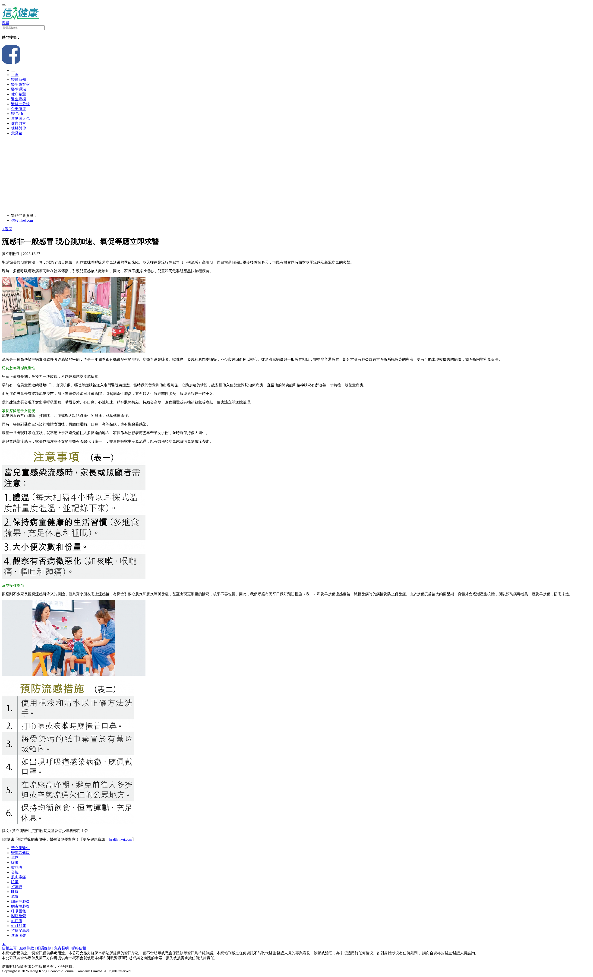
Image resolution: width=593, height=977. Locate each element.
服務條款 (26, 948)
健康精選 (18, 94)
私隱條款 (44, 948)
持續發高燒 (20, 931)
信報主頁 (9, 948)
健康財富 (18, 123)
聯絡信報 (78, 948)
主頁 (15, 75)
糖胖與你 (18, 128)
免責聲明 (61, 948)
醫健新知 (18, 80)
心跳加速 (18, 926)
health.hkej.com (120, 839)
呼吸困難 (18, 911)
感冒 (15, 896)
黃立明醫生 (20, 848)
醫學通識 (18, 89)
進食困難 (18, 935)
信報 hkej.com (22, 220)
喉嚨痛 (16, 867)
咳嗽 (15, 862)
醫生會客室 (20, 84)
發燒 (15, 872)
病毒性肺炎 (20, 906)
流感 (15, 858)
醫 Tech (17, 114)
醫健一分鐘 (20, 104)
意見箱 (16, 133)
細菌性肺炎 (20, 901)
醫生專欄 (18, 99)
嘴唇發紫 (18, 916)
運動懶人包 (20, 118)
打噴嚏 (16, 887)
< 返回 (7, 229)
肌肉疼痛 (18, 877)
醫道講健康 (20, 853)
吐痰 (15, 892)
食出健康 (18, 109)
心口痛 (16, 921)
